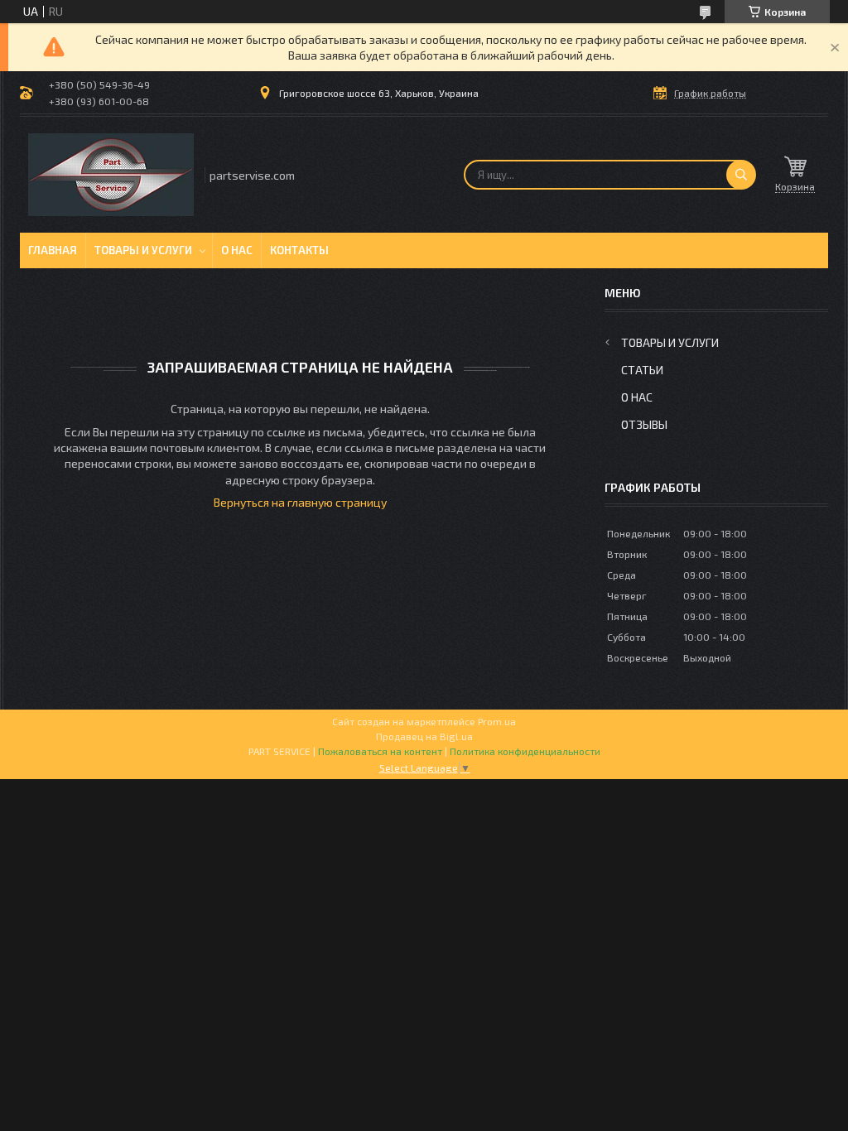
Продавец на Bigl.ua (424, 736)
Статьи (642, 370)
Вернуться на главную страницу (300, 502)
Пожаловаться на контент (380, 751)
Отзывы (644, 424)
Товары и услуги (143, 250)
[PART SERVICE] (111, 174)
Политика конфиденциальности (525, 751)
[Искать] (741, 175)
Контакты (299, 250)
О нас (237, 250)
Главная (52, 250)
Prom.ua (497, 721)
